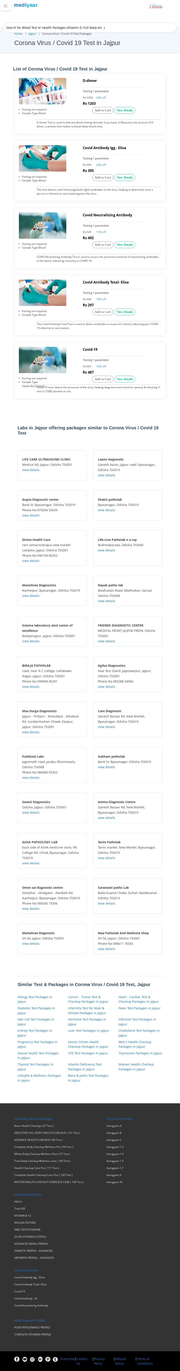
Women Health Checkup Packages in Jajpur (136, 1066)
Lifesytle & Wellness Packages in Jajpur (39, 1077)
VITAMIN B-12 (22, 1215)
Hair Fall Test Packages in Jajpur (36, 1021)
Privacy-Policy (99, 1361)
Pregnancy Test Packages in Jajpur (38, 1044)
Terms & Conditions (145, 1361)
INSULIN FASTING (25, 1222)
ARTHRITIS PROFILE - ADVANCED (34, 1258)
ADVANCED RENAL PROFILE (31, 1244)
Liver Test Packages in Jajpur (88, 1030)
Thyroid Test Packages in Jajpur (35, 1066)
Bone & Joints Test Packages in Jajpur (88, 1077)
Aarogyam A (114, 1126)
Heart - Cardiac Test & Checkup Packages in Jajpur (139, 999)
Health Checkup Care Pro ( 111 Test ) (36, 1168)
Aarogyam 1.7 (115, 1168)
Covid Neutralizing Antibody (31, 1305)
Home (18, 34)
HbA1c (18, 1201)
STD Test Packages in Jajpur (88, 1053)
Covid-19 (19, 1291)
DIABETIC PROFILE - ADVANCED (33, 1251)
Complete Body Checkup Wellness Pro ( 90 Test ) (43, 1147)
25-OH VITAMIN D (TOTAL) (30, 1237)
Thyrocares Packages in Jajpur (140, 1053)
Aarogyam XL (114, 1182)
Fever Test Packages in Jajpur (140, 1008)
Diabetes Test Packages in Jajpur (36, 1010)
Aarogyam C (114, 1140)
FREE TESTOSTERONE (27, 1229)
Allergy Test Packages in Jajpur (35, 999)
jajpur (32, 34)
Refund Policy (120, 1361)
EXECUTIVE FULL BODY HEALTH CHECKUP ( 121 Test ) (47, 1133)
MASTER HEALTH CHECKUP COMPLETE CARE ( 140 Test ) (49, 1182)
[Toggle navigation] (5, 6)
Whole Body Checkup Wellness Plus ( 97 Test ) (42, 1154)
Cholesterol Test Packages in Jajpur (139, 1032)
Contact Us (82, 1361)
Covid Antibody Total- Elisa (30, 1284)
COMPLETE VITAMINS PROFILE (32, 1334)
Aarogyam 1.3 (115, 1154)
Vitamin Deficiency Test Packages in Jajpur (85, 1066)
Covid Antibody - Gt (26, 1298)
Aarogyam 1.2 (115, 1147)
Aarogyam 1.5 (115, 1161)
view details (31, 470)
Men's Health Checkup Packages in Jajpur (135, 1044)
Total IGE (19, 1208)
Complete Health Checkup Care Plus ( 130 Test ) (43, 1175)
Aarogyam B (114, 1133)
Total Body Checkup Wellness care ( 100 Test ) (42, 1161)
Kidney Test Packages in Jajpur (35, 1032)
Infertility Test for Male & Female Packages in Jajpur (87, 1010)
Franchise (67, 1359)
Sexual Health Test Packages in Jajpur (38, 1055)
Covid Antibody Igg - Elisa (29, 1277)
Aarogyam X (113, 1175)
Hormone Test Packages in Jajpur (87, 1021)
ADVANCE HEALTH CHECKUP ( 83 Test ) (38, 1140)
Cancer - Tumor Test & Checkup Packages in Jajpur (88, 999)
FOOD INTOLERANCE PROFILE (32, 1327)
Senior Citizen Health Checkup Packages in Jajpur (88, 1044)
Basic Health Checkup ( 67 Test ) (34, 1126)
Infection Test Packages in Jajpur (137, 1021)
